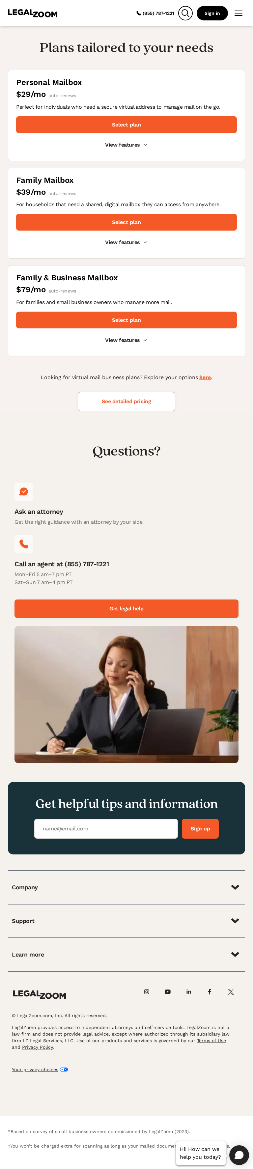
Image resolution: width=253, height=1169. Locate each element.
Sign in (212, 13)
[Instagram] (150, 994)
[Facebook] (213, 994)
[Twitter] (234, 994)
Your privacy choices (35, 1069)
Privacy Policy (37, 1047)
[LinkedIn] (192, 994)
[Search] (185, 13)
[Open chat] (239, 1155)
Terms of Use (211, 1040)
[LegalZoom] (39, 994)
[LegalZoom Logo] (32, 13)
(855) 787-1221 (158, 13)
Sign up (200, 828)
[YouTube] (171, 994)
